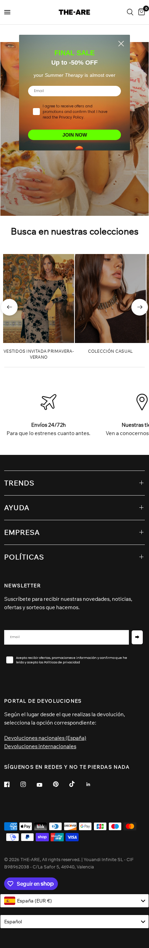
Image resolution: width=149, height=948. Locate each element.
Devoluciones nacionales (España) (45, 738)
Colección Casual (110, 351)
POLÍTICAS (24, 557)
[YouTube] (44, 785)
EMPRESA (22, 532)
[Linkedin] (93, 784)
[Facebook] (11, 784)
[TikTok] (77, 784)
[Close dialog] (121, 44)
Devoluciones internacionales (40, 746)
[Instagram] (28, 784)
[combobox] (74, 901)
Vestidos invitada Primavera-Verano (38, 354)
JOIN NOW (74, 135)
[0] (140, 12)
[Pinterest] (60, 784)
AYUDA (16, 507)
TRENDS (19, 483)
